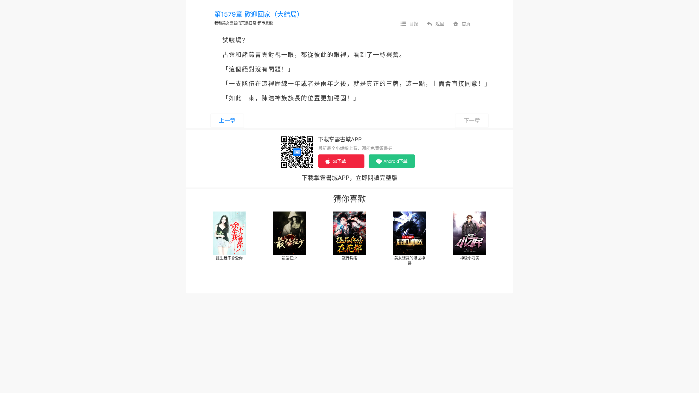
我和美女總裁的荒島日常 (235, 22)
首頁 (466, 23)
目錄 (413, 23)
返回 (440, 23)
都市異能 (265, 22)
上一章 (227, 120)
